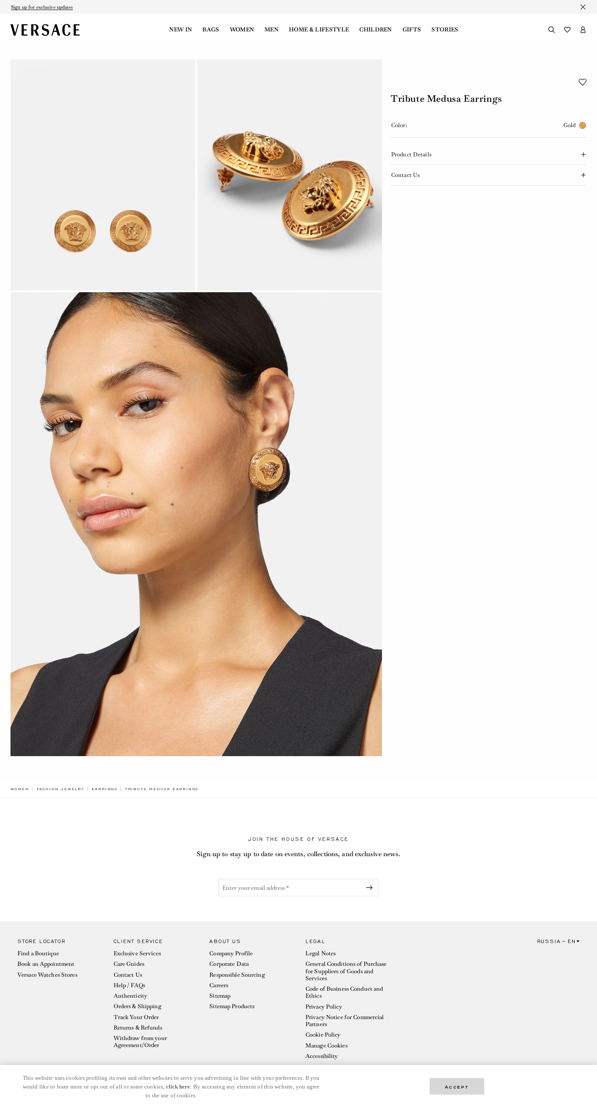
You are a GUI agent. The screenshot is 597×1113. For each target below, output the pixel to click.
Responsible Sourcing (236, 974)
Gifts (412, 29)
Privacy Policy (323, 1006)
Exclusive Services (137, 953)
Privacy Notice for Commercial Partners (344, 1020)
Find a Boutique (38, 953)
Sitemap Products (231, 1006)
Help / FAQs (129, 985)
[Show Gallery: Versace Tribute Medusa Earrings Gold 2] (289, 174)
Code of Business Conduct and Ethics (344, 992)
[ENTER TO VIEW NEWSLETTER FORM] (371, 887)
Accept (457, 1086)
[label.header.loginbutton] (583, 29)
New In (180, 29)
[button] (582, 82)
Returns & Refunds (138, 1027)
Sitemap (219, 995)
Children (375, 29)
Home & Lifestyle (319, 29)
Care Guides (129, 964)
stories (444, 29)
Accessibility (321, 1056)
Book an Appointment (45, 964)
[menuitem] (180, 30)
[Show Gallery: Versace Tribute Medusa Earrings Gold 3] (196, 524)
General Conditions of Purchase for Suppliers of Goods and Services (346, 971)
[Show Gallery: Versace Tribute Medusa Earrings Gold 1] (102, 174)
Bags (210, 29)
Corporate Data (229, 964)
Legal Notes (320, 953)
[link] (19, 789)
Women (242, 29)
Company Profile (231, 953)
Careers (218, 985)
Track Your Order (136, 1017)
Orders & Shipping (137, 1006)
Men (271, 29)
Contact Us (128, 974)
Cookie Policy (323, 1034)
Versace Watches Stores (47, 974)
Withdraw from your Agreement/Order (140, 1041)
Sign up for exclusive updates (42, 7)
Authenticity (130, 995)
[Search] (551, 29)
